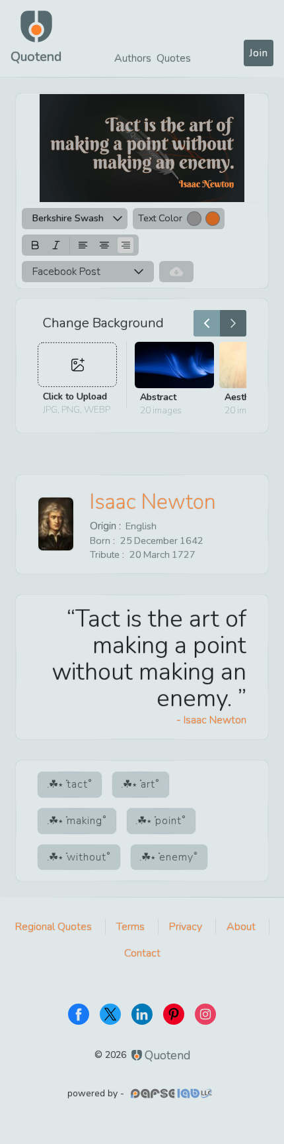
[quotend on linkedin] (142, 1014)
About (241, 926)
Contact (142, 953)
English (141, 526)
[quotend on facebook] (78, 1014)
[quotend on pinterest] (173, 1014)
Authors (132, 58)
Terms (130, 926)
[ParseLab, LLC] (173, 1094)
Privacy (185, 926)
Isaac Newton (153, 502)
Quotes (174, 58)
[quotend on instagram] (205, 1014)
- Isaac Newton (211, 720)
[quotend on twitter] (110, 1014)
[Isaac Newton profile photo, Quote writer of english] (55, 523)
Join (258, 53)
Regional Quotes (53, 926)
